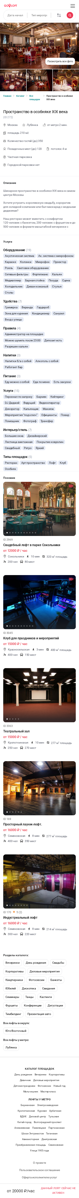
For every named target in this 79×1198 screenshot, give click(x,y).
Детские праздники (24, 1085)
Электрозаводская (47, 1105)
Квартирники (14, 980)
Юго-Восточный (15, 1030)
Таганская (52, 1133)
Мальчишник (30, 1091)
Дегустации (55, 1005)
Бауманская (28, 1105)
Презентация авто (39, 1014)
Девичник (25, 1080)
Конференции (33, 1005)
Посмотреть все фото (60, 61)
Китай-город (24, 1122)
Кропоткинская (26, 1110)
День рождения (36, 962)
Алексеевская (22, 1127)
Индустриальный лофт (20, 917)
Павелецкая (39, 1127)
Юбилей (10, 988)
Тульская (53, 1116)
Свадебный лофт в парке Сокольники (31, 545)
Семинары (12, 997)
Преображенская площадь (31, 1144)
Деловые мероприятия (45, 971)
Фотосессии (36, 980)
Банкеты (56, 980)
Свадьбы (58, 962)
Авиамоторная (30, 1139)
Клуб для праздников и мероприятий (31, 638)
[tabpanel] (39, 509)
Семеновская (55, 1144)
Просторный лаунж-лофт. (22, 824)
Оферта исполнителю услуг (39, 1177)
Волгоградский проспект (48, 1122)
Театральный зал (16, 731)
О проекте (39, 1162)
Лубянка (11, 1047)
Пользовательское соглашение (39, 1170)
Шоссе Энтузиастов (32, 1133)
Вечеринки (12, 962)
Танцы (29, 997)
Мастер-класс (48, 1091)
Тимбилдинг (13, 1014)
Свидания (48, 988)
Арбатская (55, 1110)
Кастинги (46, 997)
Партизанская (56, 1127)
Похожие (9, 477)
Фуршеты (11, 1005)
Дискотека (29, 988)
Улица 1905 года (39, 1150)
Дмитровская (49, 1139)
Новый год (59, 1085)
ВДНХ (23, 1116)
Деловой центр (37, 1116)
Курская (42, 1110)
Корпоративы (14, 971)
